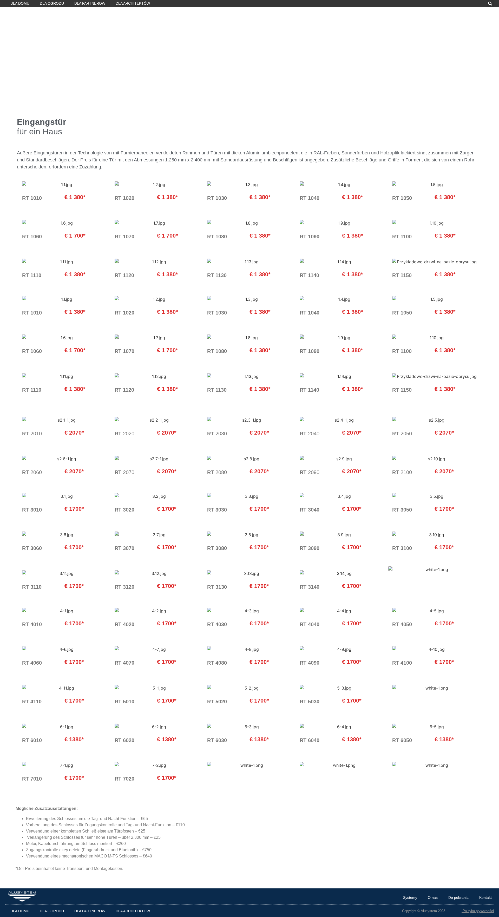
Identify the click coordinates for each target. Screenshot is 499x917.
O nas (433, 897)
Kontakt (485, 897)
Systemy (410, 897)
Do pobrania (458, 897)
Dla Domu (19, 3)
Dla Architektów (133, 3)
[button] (490, 3)
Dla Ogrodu (52, 3)
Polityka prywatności (478, 911)
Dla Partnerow (89, 3)
